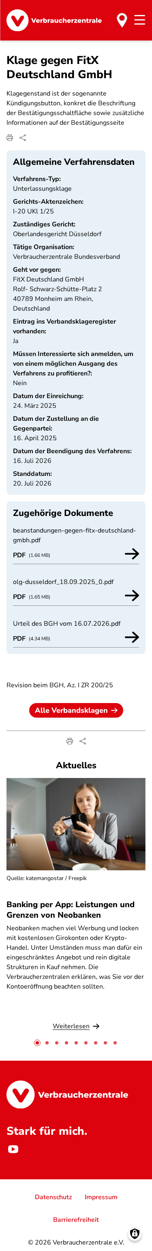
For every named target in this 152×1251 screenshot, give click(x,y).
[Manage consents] (135, 1234)
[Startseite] (54, 20)
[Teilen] (22, 137)
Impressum (101, 1197)
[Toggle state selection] (122, 20)
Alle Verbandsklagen (71, 710)
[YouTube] (13, 1149)
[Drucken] (9, 137)
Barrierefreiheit (76, 1219)
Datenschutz (53, 1197)
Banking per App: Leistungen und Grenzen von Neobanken (70, 909)
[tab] (37, 1042)
